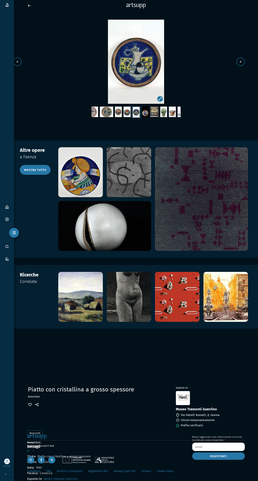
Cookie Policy (165, 471)
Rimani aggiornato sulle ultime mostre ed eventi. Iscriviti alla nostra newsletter (217, 438)
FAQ (48, 471)
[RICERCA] (7, 246)
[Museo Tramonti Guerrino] (210, 398)
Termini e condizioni (69, 471)
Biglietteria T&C (98, 471)
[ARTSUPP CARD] (7, 258)
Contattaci (34, 471)
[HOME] (7, 206)
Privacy (146, 471)
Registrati (218, 456)
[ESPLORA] (7, 219)
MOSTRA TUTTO (35, 170)
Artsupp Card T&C (125, 471)
